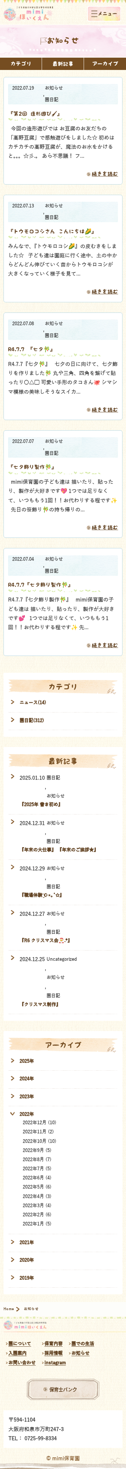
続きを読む (105, 174)
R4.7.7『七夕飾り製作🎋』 (40, 584)
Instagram (55, 1362)
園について (19, 1343)
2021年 (27, 1242)
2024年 (27, 1078)
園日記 (51, 99)
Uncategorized (62, 959)
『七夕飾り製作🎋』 (32, 467)
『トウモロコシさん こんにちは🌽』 (52, 231)
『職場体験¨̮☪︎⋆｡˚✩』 (42, 895)
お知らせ (54, 88)
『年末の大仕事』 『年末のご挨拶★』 (59, 849)
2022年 (27, 1114)
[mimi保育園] (29, 13)
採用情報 (53, 1353)
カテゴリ (20, 63)
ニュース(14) (33, 702)
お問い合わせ (22, 1362)
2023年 (27, 1096)
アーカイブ (105, 63)
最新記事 (63, 63)
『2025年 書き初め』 (41, 804)
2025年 (27, 1061)
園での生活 (82, 1343)
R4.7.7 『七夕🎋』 (31, 349)
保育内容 (53, 1343)
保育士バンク (63, 1389)
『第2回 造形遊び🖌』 (35, 113)
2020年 (27, 1260)
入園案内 (17, 1353)
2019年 (27, 1278)
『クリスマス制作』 (40, 1004)
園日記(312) (32, 720)
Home (9, 1309)
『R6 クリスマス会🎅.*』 (46, 940)
